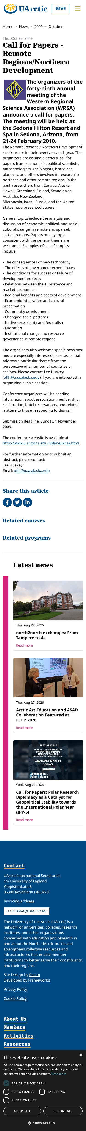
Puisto (34, 974)
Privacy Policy (15, 989)
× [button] (81, 1055)
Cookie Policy (15, 998)
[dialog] (43, 1090)
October (55, 26)
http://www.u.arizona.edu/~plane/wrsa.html (41, 443)
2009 (38, 26)
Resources (17, 1044)
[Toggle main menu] (77, 8)
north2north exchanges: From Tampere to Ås (47, 635)
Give (61, 8)
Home (8, 26)
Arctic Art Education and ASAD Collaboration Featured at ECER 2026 (47, 714)
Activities (18, 1036)
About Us (15, 1019)
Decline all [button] (63, 1111)
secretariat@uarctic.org (26, 911)
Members (14, 1027)
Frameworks (39, 980)
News (24, 26)
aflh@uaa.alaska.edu (22, 377)
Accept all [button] (22, 1111)
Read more (24, 645)
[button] (43, 1123)
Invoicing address (19, 901)
